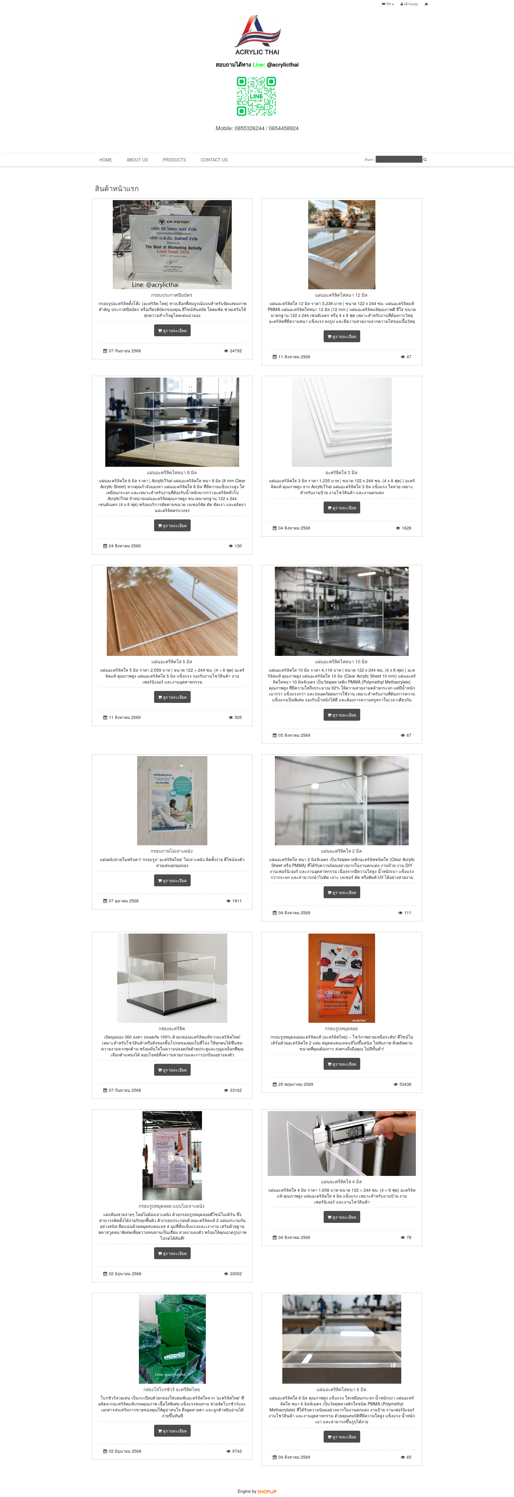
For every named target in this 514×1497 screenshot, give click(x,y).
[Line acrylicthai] (257, 95)
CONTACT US (214, 160)
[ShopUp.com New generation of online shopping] (267, 1491)
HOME (105, 160)
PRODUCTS (174, 160)
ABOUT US (137, 160)
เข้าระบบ (410, 3)
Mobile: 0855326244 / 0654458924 (257, 128)
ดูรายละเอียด (174, 330)
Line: (257, 64)
